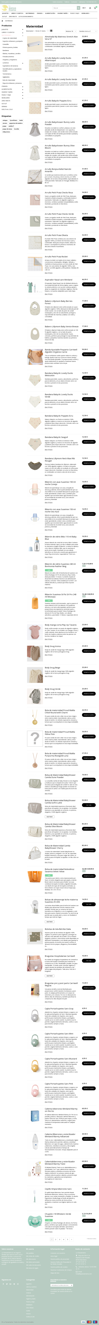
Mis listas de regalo (32, 1268)
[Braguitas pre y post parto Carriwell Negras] (35, 990)
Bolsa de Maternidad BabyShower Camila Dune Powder (60, 776)
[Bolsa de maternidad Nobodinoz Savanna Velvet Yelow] (35, 876)
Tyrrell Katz (13, 120)
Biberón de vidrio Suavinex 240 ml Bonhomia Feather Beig (60, 565)
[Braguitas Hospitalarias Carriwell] (35, 963)
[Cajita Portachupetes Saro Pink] (35, 1091)
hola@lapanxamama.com (84, 1274)
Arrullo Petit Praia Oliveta (56, 235)
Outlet (4, 103)
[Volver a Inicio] (2, 21)
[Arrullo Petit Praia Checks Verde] (35, 221)
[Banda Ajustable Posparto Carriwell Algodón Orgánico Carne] (35, 357)
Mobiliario (6, 98)
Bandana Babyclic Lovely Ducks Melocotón (59, 374)
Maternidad (6, 35)
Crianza (4, 86)
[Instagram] (17, 1284)
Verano (4, 106)
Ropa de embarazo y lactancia (12, 83)
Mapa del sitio (55, 1273)
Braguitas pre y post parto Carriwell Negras (61, 984)
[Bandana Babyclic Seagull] (35, 444)
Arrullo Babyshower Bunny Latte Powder (60, 123)
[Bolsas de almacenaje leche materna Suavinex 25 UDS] (35, 906)
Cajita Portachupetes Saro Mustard (61, 1058)
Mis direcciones (31, 1259)
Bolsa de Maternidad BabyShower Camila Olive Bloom (60, 825)
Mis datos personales (33, 1262)
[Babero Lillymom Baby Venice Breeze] (35, 333)
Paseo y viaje (6, 95)
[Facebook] (3, 1284)
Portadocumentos (8, 56)
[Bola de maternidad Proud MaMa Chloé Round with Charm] (35, 717)
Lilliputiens (6, 132)
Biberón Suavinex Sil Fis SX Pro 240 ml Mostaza (60, 595)
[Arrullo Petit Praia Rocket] (35, 263)
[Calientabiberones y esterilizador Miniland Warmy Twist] (35, 1168)
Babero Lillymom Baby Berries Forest (58, 302)
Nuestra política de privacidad (60, 1259)
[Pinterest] (14, 1284)
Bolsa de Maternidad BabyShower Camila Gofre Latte (60, 801)
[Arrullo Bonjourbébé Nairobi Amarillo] (35, 176)
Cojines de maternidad (10, 38)
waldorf (11, 126)
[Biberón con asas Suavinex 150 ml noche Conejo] (35, 489)
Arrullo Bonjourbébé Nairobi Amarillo (58, 170)
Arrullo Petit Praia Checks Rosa (59, 192)
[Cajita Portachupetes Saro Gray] (35, 1015)
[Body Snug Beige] (35, 674)
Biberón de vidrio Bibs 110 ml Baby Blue (60, 537)
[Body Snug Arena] (35, 653)
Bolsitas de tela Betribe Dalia (58, 929)
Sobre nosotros (57, 2)
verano (5, 123)
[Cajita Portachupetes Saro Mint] (35, 1041)
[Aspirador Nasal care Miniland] (35, 287)
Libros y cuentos (8, 32)
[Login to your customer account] (90, 8)
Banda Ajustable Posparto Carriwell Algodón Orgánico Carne (61, 350)
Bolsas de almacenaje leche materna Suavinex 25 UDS (61, 900)
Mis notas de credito (32, 1256)
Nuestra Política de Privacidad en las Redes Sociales (61, 1263)
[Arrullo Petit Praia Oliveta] (35, 242)
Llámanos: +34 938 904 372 (87, 2)
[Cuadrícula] (48, 31)
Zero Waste (6, 101)
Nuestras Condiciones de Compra (61, 1270)
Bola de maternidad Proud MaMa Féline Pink (60, 733)
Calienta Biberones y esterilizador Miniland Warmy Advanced (60, 1135)
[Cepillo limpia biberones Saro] (35, 1196)
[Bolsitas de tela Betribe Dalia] (35, 936)
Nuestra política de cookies (59, 1267)
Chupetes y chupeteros (10, 60)
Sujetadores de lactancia (10, 66)
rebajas (5, 120)
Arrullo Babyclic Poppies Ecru (58, 100)
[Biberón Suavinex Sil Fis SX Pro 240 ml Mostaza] (35, 601)
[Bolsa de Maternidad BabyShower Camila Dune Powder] (35, 782)
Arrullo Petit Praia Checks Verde (59, 214)
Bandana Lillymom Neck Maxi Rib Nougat (60, 459)
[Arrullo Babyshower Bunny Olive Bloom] (35, 152)
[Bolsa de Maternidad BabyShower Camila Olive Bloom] (35, 831)
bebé (21, 120)
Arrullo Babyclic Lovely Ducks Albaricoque (58, 59)
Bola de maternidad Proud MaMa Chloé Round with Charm (60, 711)
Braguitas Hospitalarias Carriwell (60, 956)
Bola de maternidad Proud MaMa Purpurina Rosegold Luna (60, 754)
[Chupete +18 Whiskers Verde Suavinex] (35, 1221)
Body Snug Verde (52, 689)
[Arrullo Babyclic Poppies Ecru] (35, 108)
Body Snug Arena (53, 646)
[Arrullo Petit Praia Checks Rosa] (35, 199)
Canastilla (6, 44)
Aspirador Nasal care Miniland (58, 279)
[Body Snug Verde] (35, 696)
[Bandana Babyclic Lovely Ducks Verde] (35, 401)
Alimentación (7, 89)
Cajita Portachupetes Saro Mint (59, 1033)
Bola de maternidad (9, 80)
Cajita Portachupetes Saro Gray (59, 1008)
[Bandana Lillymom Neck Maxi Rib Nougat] (35, 465)
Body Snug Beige (52, 667)
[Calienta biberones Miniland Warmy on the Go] (35, 1116)
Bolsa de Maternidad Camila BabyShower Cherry (57, 846)
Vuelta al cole (7, 109)
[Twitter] (6, 1284)
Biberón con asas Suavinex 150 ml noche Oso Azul (60, 510)
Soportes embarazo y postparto (13, 41)
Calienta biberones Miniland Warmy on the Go (61, 1109)
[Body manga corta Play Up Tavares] (35, 632)
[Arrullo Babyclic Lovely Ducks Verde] (35, 86)
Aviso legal (54, 1256)
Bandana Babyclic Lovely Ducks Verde (59, 395)
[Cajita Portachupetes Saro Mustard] (35, 1066)
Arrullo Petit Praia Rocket (56, 256)
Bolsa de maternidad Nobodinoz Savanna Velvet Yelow (59, 870)
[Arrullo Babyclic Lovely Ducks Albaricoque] (35, 65)
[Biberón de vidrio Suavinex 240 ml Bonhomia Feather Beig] (35, 571)
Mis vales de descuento (33, 1265)
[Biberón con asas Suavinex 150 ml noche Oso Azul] (35, 516)
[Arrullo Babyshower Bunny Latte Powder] (35, 129)
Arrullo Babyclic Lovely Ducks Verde (61, 79)
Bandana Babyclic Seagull (56, 437)
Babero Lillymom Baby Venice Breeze (62, 326)
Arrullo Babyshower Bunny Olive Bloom (60, 146)
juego (4, 126)
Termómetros (7, 74)
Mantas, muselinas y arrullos (11, 53)
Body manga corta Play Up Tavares (61, 625)
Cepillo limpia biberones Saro (58, 1189)
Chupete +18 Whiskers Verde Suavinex (58, 1215)
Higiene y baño (7, 92)
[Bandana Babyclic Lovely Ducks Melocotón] (35, 380)
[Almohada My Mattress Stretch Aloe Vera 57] (35, 44)
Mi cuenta (30, 1249)
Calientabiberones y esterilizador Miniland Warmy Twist (60, 1162)
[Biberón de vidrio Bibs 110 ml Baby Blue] (35, 544)
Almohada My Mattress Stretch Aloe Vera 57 (61, 37)
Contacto (74, 2)
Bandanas (6, 50)
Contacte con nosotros (58, 1253)
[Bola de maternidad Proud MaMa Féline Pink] (35, 739)
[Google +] (10, 1284)
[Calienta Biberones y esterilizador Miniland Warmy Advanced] (35, 1141)
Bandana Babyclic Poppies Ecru (59, 415)
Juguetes (5, 29)
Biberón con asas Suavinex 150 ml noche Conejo (60, 483)
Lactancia (6, 63)
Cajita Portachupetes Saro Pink (59, 1083)
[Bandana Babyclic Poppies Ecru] (35, 423)
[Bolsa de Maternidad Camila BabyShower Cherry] (35, 853)
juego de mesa (7, 129)
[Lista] (51, 31)
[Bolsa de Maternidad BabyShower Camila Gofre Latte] (35, 807)
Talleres (66, 2)
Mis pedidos (30, 1253)
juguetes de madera (15, 123)
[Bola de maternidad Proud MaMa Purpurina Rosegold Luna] (35, 760)
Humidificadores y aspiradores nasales (12, 70)
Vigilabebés (6, 77)
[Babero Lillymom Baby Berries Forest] (35, 308)
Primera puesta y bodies (10, 47)
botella (16, 129)
